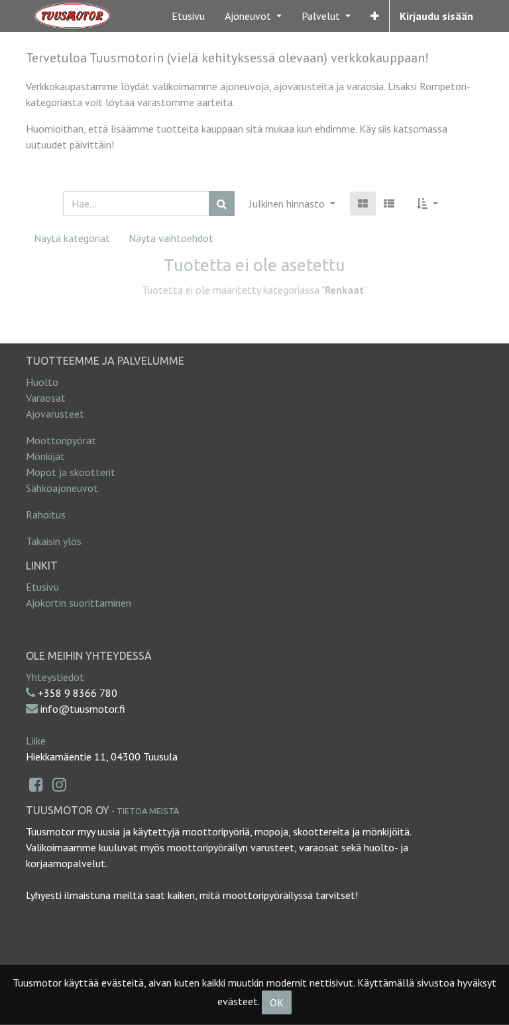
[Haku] (222, 203)
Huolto (42, 382)
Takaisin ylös (54, 541)
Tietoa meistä (148, 810)
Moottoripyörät (61, 440)
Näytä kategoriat (72, 238)
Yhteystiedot (55, 677)
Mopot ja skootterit (70, 472)
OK (277, 1002)
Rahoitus (46, 514)
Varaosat (46, 397)
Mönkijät (45, 456)
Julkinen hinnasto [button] (288, 203)
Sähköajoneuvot (62, 488)
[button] (375, 16)
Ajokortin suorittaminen (78, 602)
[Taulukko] (363, 203)
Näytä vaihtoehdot (171, 238)
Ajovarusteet (55, 413)
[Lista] (389, 203)
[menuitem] (188, 16)
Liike (36, 740)
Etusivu (42, 586)
